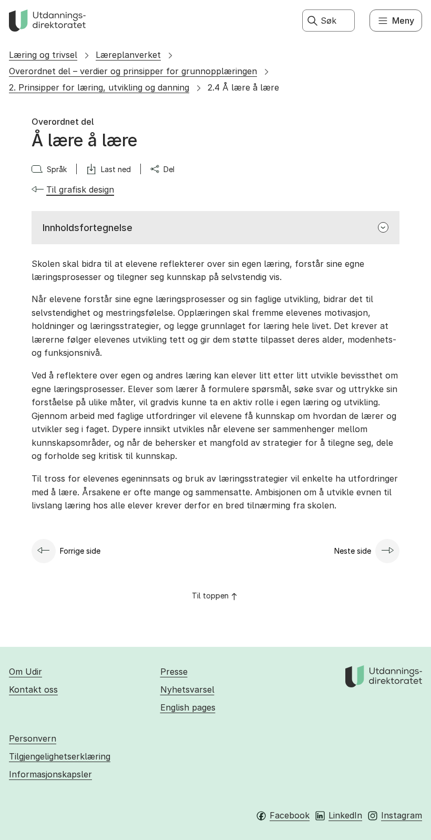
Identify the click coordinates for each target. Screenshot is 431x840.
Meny (403, 20)
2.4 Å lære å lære (243, 87)
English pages (188, 707)
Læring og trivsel (43, 54)
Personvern (32, 738)
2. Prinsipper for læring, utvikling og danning (99, 87)
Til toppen (210, 595)
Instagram (401, 815)
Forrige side (80, 550)
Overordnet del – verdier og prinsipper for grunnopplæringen (133, 71)
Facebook (290, 815)
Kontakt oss (33, 689)
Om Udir (25, 671)
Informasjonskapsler (50, 774)
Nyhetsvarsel (187, 689)
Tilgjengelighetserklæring (59, 756)
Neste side (352, 550)
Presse (174, 671)
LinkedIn (345, 815)
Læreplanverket (128, 54)
